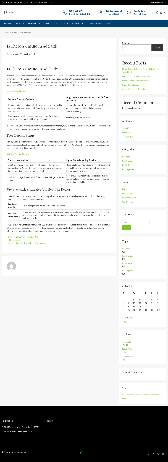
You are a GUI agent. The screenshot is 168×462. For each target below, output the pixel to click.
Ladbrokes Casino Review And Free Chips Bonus (26, 243)
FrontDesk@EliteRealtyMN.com (81, 14)
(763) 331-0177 (76, 11)
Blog (108, 23)
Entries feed (127, 193)
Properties (32, 23)
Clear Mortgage (95, 23)
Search (125, 42)
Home (7, 33)
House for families (147, 395)
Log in (124, 189)
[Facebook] (149, 453)
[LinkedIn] (163, 453)
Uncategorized (128, 169)
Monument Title (78, 23)
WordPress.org (128, 202)
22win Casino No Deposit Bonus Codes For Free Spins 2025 (141, 71)
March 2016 (127, 132)
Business (126, 156)
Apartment (125, 395)
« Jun (124, 322)
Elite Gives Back (61, 23)
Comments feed (129, 197)
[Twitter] (154, 453)
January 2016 (128, 136)
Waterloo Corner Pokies (16, 91)
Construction (127, 161)
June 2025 (127, 128)
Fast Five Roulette (14, 240)
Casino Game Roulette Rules (18, 153)
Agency (19, 23)
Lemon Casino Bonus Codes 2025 (136, 76)
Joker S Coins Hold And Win (133, 89)
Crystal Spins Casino (130, 85)
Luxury (158, 395)
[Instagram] (159, 453)
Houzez (154, 395)
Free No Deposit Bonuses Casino (135, 80)
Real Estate (127, 165)
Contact (47, 23)
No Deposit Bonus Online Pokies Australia (23, 236)
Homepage (8, 23)
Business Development (135, 395)
